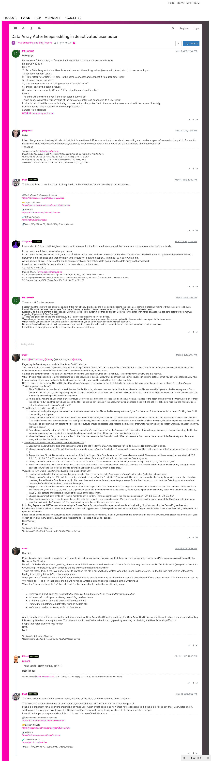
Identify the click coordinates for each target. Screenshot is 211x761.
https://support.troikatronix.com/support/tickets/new (46, 205)
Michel (25, 656)
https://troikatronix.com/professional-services (43, 198)
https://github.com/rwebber (34, 220)
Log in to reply (191, 43)
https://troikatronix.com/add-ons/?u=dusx (41, 212)
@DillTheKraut (35, 359)
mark (24, 355)
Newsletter (73, 17)
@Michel (76, 359)
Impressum (192, 2)
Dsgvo (181, 2)
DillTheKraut (28, 51)
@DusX (48, 359)
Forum (25, 17)
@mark (26, 660)
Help (38, 17)
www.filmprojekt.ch (45, 676)
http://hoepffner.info (49, 151)
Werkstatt (52, 17)
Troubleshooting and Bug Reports (34, 42)
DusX (25, 180)
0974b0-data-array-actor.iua (38, 113)
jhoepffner (27, 130)
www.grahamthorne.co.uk (50, 272)
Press (171, 2)
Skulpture (27, 241)
